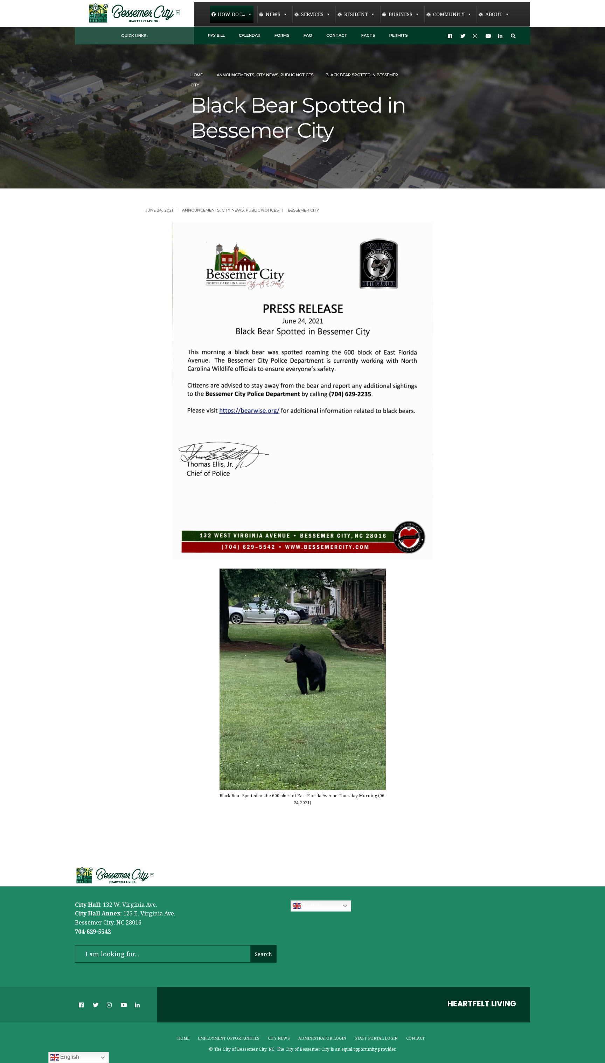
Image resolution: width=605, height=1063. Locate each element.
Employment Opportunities (228, 1038)
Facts (368, 35)
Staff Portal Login (376, 1038)
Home (196, 74)
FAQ (308, 35)
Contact (336, 35)
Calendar (249, 35)
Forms (282, 35)
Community (449, 14)
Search (263, 953)
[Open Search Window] (513, 36)
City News (267, 74)
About (493, 14)
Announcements (235, 74)
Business (400, 14)
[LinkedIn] (500, 36)
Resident (356, 14)
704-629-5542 (93, 931)
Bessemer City (303, 210)
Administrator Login (322, 1038)
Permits (398, 35)
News (273, 14)
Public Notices (296, 74)
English (311, 905)
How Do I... (231, 14)
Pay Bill (216, 35)
